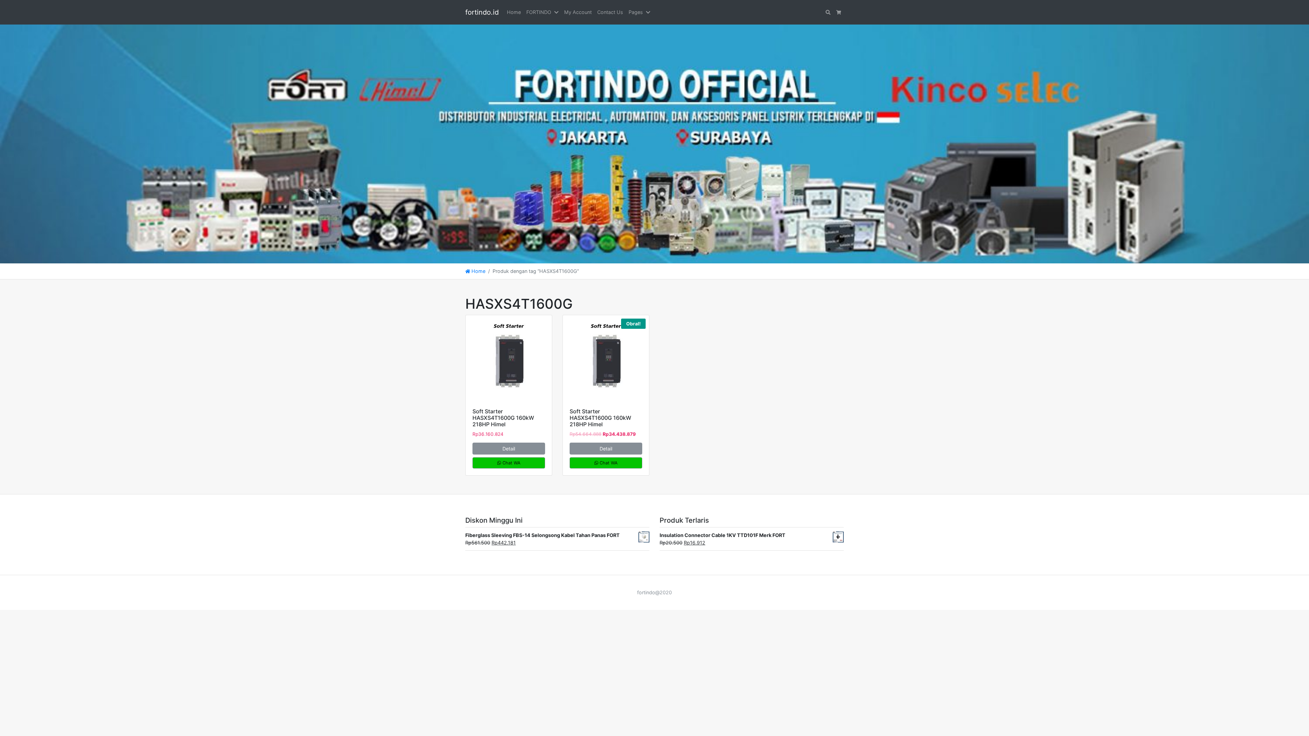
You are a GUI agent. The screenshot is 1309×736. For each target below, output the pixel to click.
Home (514, 12)
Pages (636, 12)
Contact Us (610, 12)
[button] (557, 12)
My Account (578, 12)
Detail (508, 448)
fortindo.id (482, 12)
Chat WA (511, 462)
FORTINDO (538, 12)
